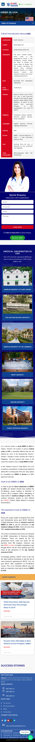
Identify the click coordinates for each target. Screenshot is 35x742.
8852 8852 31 (10, 688)
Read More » (7, 611)
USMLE (6, 500)
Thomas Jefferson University (17, 428)
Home (2, 17)
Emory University (17, 375)
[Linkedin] (14, 720)
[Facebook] (2, 720)
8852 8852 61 (10, 691)
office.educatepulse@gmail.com (16, 726)
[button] (3, 4)
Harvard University (17, 402)
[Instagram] (11, 720)
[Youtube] (8, 720)
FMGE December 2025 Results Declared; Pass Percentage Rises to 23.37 (17, 604)
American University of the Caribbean (17, 347)
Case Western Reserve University (17, 317)
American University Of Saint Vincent (17, 289)
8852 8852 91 (10, 696)
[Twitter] (5, 720)
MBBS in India (9, 545)
